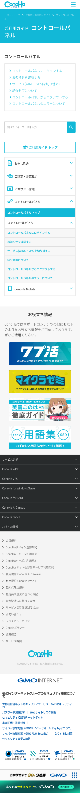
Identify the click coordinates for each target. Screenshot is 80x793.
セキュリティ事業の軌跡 (16, 739)
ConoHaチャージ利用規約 (21, 554)
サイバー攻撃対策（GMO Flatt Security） (26, 734)
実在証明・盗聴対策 (13, 723)
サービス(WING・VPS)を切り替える (37, 84)
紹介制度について (24, 90)
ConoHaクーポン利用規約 (21, 561)
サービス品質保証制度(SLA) (22, 608)
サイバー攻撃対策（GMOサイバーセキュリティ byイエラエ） (37, 728)
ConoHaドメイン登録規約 (21, 547)
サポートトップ (12, 15)
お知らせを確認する (26, 77)
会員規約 (11, 541)
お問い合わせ (14, 614)
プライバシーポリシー (19, 621)
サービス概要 (14, 641)
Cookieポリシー (15, 628)
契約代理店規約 (15, 587)
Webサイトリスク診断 (43, 712)
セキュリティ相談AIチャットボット (22, 717)
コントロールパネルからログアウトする (40, 97)
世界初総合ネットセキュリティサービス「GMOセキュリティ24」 (37, 705)
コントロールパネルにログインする (37, 70)
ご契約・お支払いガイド (38, 15)
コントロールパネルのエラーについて (38, 103)
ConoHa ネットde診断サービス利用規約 (30, 567)
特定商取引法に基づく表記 (22, 594)
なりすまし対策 (63, 734)
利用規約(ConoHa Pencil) (21, 581)
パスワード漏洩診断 (13, 712)
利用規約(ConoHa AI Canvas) (23, 574)
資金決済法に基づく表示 (20, 601)
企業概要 (11, 634)
